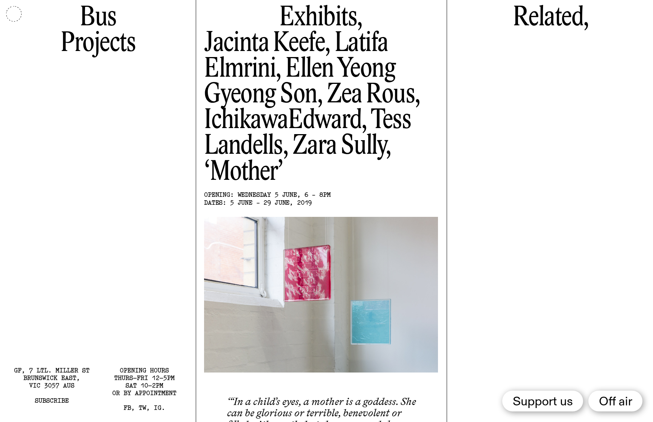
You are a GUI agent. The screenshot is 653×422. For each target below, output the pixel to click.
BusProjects (97, 31)
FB (127, 407)
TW (142, 407)
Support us (543, 402)
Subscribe (52, 400)
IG (157, 407)
